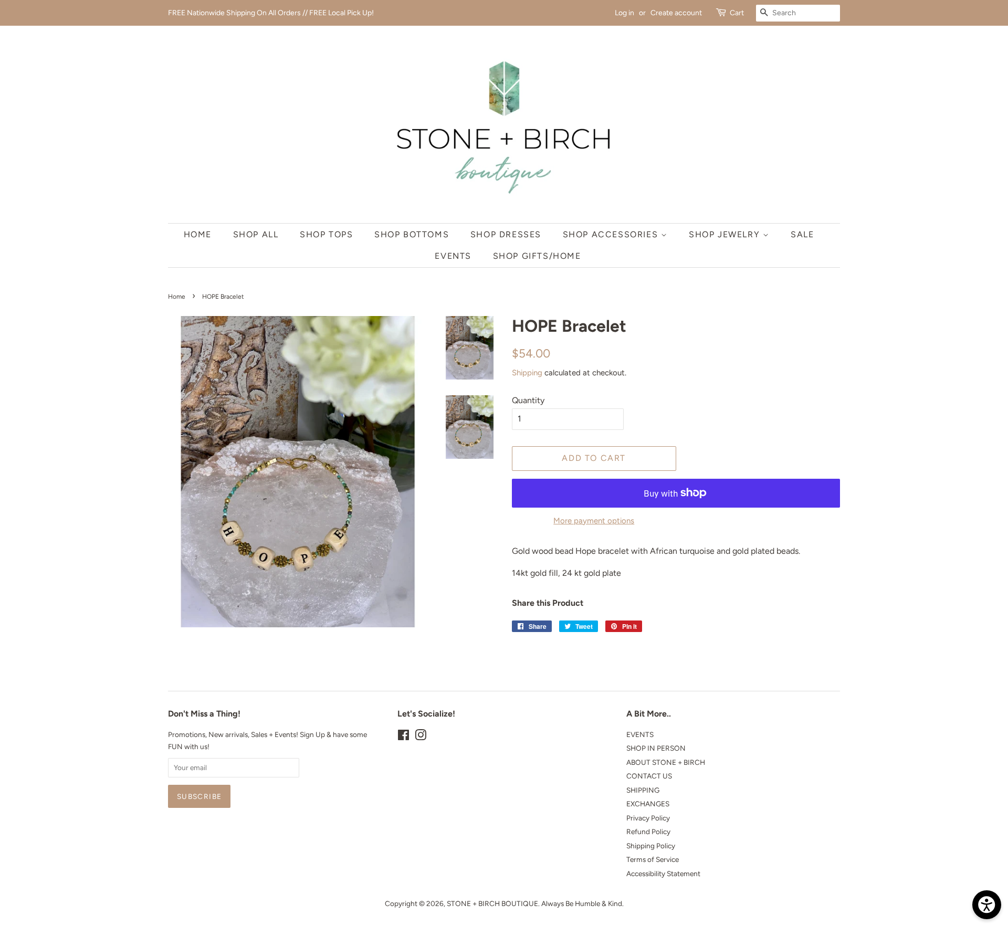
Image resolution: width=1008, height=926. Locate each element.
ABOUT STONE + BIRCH (665, 762)
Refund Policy (648, 831)
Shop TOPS (326, 234)
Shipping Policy (650, 845)
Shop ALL (256, 234)
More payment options (593, 520)
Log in (624, 12)
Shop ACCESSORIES (612, 234)
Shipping (527, 372)
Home (198, 234)
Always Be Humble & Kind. (582, 903)
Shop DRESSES (505, 234)
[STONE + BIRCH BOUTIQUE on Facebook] (403, 737)
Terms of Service (652, 859)
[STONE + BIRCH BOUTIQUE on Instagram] (420, 737)
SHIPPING (642, 790)
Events (453, 256)
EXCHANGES (647, 803)
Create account (676, 12)
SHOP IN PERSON (656, 748)
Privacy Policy (648, 818)
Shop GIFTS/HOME (537, 256)
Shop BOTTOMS (411, 234)
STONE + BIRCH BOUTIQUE (492, 903)
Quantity (528, 400)
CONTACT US (649, 776)
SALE (802, 234)
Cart (737, 12)
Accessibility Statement (663, 873)
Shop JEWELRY (726, 234)
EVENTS (640, 734)
